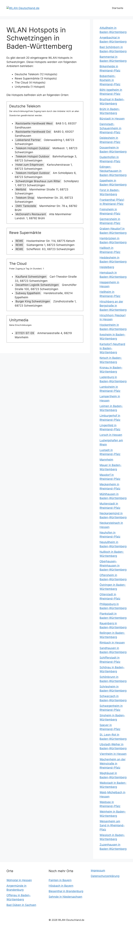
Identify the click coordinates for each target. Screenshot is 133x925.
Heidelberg (107, 267)
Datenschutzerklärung (105, 876)
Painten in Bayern (60, 880)
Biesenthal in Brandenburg (66, 891)
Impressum (98, 870)
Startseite (117, 8)
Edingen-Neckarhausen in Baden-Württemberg (113, 171)
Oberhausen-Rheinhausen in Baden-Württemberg (113, 565)
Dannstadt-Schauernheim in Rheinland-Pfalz (110, 128)
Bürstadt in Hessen (112, 118)
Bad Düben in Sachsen (21, 905)
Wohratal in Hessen (19, 880)
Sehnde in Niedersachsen (65, 896)
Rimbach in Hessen (112, 642)
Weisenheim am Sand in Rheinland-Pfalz (112, 825)
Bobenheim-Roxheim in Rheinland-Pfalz (110, 80)
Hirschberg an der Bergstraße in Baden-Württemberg (113, 305)
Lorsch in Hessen (111, 434)
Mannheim (106, 459)
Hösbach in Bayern (61, 885)
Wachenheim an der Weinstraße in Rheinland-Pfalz (113, 763)
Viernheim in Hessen (113, 753)
